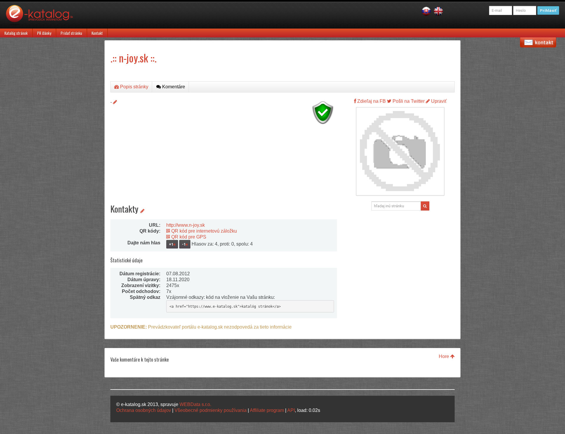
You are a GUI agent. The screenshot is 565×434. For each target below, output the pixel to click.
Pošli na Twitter (408, 101)
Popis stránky (133, 86)
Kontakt (97, 33)
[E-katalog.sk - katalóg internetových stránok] (42, 17)
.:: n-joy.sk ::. (133, 57)
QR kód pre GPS (188, 236)
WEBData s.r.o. (195, 404)
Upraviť (438, 101)
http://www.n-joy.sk (185, 225)
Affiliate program (267, 410)
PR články (44, 33)
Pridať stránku (71, 33)
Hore (444, 356)
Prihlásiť (548, 10)
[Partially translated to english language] (438, 11)
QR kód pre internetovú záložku (203, 230)
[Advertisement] (223, 168)
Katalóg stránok (16, 33)
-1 (185, 244)
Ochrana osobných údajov (143, 410)
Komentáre (173, 86)
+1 (172, 244)
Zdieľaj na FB (371, 101)
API (291, 410)
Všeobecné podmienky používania (211, 410)
